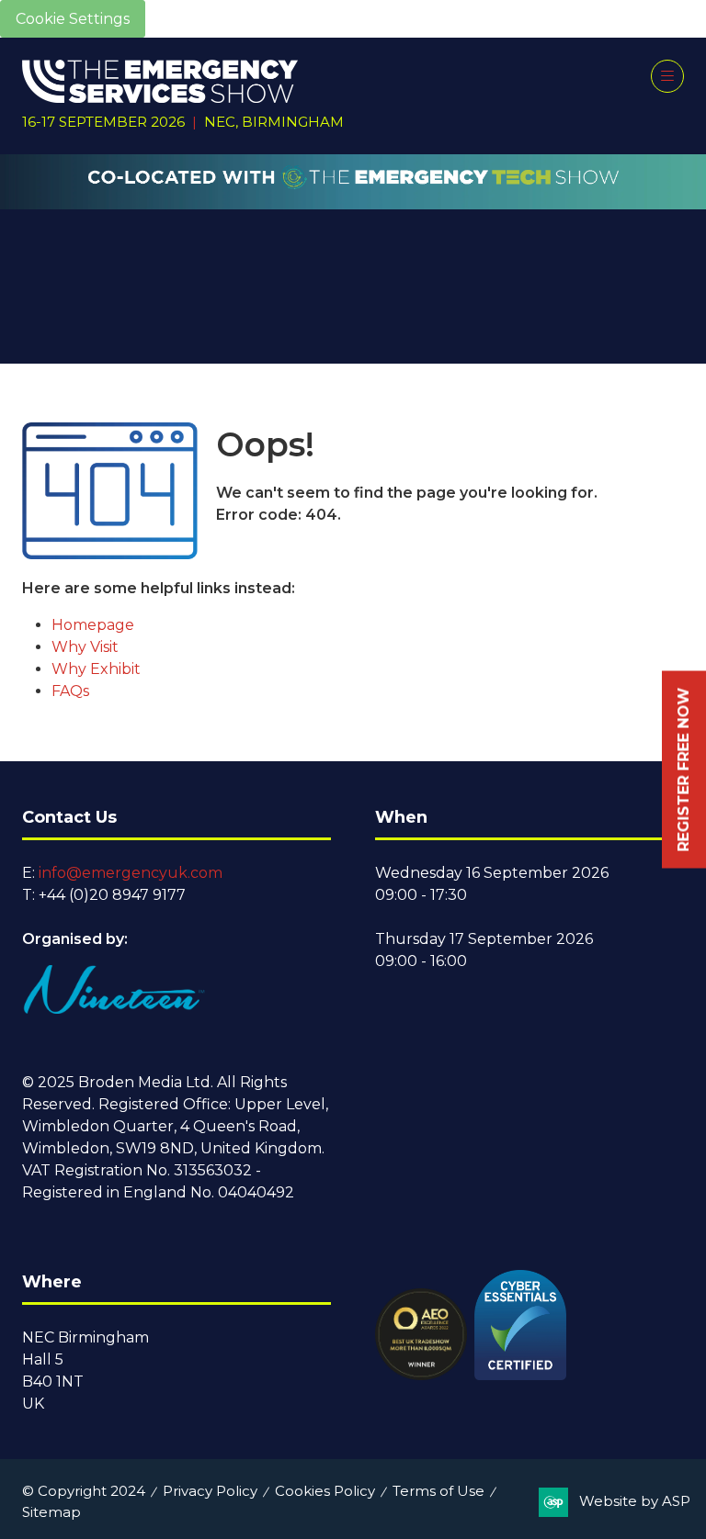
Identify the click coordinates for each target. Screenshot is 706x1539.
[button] (667, 76)
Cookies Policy (325, 1491)
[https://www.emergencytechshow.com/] (353, 199)
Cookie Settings (73, 19)
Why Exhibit (96, 669)
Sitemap (51, 1512)
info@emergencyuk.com (130, 873)
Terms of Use (438, 1491)
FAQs (70, 691)
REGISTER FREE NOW (683, 770)
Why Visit (85, 647)
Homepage (92, 625)
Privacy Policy (210, 1491)
